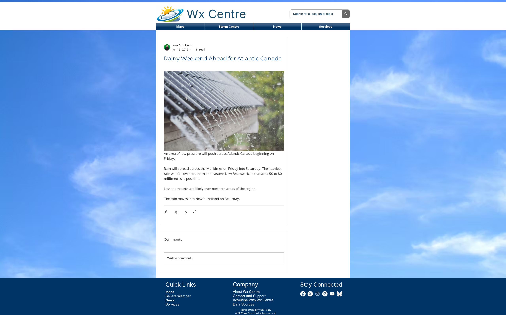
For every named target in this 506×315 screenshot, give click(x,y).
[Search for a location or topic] (346, 14)
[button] (229, 26)
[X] (310, 293)
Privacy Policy (263, 309)
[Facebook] (303, 293)
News (169, 300)
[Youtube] (332, 293)
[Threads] (325, 293)
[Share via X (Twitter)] (175, 212)
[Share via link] (195, 212)
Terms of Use (248, 309)
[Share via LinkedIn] (185, 212)
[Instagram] (317, 293)
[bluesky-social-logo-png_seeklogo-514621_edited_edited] (339, 293)
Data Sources (243, 304)
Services (172, 304)
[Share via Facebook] (166, 212)
